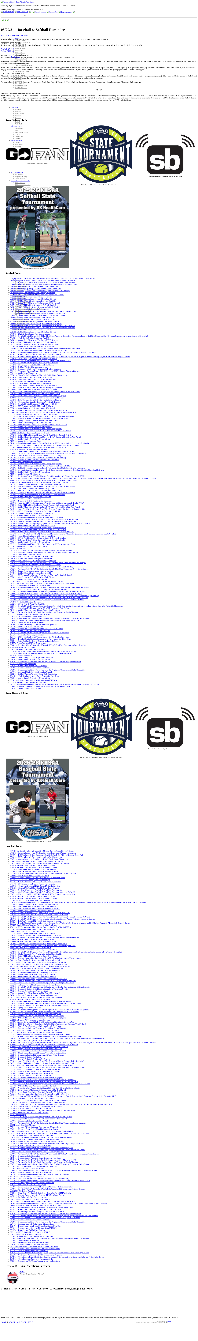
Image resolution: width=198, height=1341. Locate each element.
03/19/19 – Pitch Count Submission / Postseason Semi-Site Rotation (34, 1139)
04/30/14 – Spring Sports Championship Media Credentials (31, 1236)
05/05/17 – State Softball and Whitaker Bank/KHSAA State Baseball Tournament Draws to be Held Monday (49, 618)
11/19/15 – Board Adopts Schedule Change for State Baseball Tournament (37, 1212)
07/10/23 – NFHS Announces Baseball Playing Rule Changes (32, 975)
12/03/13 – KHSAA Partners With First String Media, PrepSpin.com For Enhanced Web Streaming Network (49, 1253)
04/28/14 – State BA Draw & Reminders (25, 1240)
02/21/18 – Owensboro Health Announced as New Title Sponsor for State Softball (40, 608)
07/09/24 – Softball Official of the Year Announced (28, 367)
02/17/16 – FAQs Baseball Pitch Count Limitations (28, 1197)
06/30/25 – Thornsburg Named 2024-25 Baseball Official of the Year (35, 886)
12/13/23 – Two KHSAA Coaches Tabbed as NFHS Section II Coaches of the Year (40, 966)
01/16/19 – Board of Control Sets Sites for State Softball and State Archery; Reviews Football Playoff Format (49, 587)
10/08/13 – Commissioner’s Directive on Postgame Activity (31, 1259)
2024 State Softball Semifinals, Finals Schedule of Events (31, 377)
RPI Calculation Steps (18, 548)
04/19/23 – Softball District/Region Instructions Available (30, 423)
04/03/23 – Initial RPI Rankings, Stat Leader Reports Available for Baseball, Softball (40, 435)
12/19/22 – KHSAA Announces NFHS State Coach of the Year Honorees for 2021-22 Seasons (44, 445)
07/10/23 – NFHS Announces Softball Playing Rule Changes (32, 406)
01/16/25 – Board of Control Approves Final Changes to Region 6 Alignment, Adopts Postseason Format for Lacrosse (52, 352)
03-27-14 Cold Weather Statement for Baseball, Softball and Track (34, 1247)
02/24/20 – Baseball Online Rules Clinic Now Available (30, 1108)
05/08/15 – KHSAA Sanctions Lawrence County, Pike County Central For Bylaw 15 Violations (45, 1218)
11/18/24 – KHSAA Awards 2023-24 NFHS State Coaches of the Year (35, 355)
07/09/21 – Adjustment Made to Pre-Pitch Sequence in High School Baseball (38, 1051)
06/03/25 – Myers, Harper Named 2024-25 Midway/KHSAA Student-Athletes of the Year (42, 328)
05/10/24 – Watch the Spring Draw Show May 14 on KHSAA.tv (33, 385)
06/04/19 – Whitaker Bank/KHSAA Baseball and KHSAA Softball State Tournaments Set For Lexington (48, 563)
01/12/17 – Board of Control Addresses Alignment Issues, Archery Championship (39, 633)
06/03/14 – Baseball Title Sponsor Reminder (26, 1234)
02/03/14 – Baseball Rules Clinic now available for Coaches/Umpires (35, 1249)
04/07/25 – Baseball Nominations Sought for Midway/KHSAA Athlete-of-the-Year (40, 913)
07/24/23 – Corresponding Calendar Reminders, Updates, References (35, 402)
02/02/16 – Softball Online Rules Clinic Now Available (30, 660)
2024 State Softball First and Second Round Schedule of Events (33, 379)
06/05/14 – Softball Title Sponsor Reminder (26, 688)
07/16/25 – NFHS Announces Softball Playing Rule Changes (32, 317)
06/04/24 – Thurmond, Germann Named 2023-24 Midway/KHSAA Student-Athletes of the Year (45, 371)
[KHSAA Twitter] (52, 12)
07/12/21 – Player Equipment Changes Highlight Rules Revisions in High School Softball (42, 486)
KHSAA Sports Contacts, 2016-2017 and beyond (28, 643)
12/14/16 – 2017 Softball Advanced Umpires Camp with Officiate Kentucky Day (39, 637)
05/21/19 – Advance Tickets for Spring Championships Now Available (35, 565)
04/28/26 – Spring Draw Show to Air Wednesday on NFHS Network (35, 303)
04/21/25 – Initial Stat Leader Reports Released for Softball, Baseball (35, 344)
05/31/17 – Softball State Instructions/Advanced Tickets (30, 614)
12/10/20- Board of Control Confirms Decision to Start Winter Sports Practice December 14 (43, 1080)
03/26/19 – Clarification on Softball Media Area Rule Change (32, 577)
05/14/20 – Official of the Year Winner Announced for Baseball (33, 1086)
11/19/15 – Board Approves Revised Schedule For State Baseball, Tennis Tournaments (41, 1207)
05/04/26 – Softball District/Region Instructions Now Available (33, 301)
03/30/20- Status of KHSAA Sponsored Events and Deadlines (32, 536)
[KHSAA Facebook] (38, 12)
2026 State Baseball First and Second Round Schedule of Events (33, 867)
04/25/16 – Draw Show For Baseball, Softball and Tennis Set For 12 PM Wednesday (41, 653)
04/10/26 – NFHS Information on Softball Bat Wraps (29, 309)
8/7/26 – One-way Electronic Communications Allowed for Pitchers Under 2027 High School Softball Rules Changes (52, 278)
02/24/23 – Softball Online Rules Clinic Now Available (30, 439)
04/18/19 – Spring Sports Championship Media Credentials (31, 571)
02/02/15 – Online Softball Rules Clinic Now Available (30, 678)
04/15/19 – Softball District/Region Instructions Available (30, 573)
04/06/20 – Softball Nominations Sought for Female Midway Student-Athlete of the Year (42, 532)
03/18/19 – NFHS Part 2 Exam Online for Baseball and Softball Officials (36, 581)
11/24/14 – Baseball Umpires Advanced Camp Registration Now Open (35, 1226)
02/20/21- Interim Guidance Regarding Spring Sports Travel (32, 513)
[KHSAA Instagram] (66, 12)
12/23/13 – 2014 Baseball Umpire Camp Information (29, 1251)
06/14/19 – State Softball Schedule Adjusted (26, 554)
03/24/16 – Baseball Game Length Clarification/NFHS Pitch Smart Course (37, 1195)
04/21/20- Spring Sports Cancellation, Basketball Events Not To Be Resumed (38, 530)
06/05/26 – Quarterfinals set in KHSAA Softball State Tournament (34, 287)
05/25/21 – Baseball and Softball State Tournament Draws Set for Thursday (37, 495)
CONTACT (21, 1322)
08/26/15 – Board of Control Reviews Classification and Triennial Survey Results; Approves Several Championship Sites (54, 1216)
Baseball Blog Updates (20, 35)
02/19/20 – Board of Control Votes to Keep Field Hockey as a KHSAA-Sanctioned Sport (42, 544)
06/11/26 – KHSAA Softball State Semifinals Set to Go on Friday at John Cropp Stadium (42, 282)
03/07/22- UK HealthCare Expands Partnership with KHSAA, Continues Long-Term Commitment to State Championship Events (57, 470)
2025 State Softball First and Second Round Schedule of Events (33, 332)
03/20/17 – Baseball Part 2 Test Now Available (27, 1168)
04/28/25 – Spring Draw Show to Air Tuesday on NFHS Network (34, 340)
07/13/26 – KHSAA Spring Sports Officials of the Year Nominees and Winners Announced (43, 280)
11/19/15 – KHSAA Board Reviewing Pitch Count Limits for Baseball (35, 1209)
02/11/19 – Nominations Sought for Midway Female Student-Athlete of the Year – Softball (42, 583)
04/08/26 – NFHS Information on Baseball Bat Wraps (29, 876)
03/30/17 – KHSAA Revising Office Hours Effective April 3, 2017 (34, 625)
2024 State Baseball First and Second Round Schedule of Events (33, 942)
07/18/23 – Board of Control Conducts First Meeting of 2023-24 (33, 404)
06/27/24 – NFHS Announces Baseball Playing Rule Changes (32, 933)
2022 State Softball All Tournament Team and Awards (29, 449)
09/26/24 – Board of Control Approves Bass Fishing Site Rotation (34, 363)
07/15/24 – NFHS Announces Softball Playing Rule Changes (32, 365)
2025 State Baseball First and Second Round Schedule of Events (33, 898)
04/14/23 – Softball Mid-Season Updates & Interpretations (31, 427)
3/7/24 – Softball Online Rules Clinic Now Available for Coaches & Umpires (38, 396)
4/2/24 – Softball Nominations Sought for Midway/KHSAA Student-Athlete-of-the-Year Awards (45, 392)
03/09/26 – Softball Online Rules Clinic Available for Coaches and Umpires (37, 315)
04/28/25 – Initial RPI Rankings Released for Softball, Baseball (33, 342)
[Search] (25, 15)
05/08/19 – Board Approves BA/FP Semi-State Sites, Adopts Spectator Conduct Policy (41, 567)
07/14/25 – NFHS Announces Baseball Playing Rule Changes (32, 884)
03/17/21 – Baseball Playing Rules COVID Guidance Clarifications (34, 1071)
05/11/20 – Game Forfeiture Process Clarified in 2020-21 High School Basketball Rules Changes (45, 1088)
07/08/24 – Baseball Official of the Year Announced (29, 931)
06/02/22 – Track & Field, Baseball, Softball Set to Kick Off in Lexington (36, 456)
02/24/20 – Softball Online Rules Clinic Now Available (30, 542)
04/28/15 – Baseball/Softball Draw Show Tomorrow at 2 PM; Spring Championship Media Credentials (47, 670)
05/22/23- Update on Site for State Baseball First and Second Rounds (35, 985)
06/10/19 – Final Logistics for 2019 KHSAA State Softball (31, 556)
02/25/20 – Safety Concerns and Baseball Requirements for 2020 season (36, 1106)
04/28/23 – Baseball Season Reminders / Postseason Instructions (33, 995)
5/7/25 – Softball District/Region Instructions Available (30, 338)
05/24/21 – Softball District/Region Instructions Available (30, 497)
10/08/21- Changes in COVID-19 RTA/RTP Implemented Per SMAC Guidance (39, 482)
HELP (30, 1322)
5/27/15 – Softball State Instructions (23, 664)
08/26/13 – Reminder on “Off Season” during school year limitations (35, 1261)
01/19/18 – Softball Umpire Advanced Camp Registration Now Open (35, 610)
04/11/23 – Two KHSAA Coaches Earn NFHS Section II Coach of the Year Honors (40, 431)
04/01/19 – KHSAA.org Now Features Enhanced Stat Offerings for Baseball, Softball (41, 575)
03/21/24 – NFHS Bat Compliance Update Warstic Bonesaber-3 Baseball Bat (38, 962)
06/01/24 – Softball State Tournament (23, 373)
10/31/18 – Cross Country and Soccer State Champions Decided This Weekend (38, 589)
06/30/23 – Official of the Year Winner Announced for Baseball (33, 977)
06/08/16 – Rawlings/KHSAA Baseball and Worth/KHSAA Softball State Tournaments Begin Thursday (48, 645)
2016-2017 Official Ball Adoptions (22, 647)
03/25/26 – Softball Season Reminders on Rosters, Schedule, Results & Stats (37, 313)
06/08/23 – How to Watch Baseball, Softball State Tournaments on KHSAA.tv (38, 410)
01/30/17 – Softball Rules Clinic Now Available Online (30, 631)
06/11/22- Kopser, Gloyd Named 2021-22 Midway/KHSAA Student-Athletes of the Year (42, 451)
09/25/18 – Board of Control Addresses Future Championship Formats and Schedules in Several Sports (47, 592)
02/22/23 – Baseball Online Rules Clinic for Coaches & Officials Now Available (39, 1005)
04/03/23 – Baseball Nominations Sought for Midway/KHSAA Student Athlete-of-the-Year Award (45, 1003)
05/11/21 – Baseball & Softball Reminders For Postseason (31, 501)
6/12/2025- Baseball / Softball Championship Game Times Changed (34, 322)
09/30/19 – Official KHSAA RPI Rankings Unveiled (29, 546)
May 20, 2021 (6, 35)
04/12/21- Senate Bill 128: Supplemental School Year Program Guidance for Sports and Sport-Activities (47, 509)
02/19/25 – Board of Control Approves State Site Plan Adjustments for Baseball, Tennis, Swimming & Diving (49, 917)
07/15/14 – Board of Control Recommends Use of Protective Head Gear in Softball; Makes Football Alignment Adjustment (54, 684)
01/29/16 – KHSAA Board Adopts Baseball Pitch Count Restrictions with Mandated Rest (42, 1201)
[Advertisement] (42, 1297)
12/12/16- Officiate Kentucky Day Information (27, 635)
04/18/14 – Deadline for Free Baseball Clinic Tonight (29, 1242)
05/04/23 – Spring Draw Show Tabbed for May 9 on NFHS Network (35, 420)
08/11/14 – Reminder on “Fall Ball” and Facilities (28, 682)
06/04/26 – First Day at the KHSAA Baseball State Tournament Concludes (37, 861)
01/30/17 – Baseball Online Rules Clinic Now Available (30, 1172)
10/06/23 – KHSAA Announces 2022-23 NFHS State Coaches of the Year (37, 398)
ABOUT (12, 1322)
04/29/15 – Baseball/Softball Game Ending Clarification (30, 668)
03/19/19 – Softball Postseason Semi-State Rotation (28, 579)
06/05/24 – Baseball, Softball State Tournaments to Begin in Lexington (35, 369)
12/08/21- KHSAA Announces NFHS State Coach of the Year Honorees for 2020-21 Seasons (44, 480)
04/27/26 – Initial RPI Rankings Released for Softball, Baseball (33, 305)
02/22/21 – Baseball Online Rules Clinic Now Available (30, 1076)
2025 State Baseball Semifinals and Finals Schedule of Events (32, 896)
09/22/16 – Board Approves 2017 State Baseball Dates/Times (32, 1183)
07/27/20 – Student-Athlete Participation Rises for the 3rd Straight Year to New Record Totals (44, 521)
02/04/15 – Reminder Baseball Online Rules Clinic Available (32, 1224)
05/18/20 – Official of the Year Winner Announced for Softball (32, 526)
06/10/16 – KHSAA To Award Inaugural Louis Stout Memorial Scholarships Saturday (41, 1187)
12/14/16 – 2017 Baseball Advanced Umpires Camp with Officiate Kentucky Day (39, 1179)
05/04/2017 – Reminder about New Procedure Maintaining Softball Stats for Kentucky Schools (44, 620)
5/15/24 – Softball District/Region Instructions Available (30, 381)
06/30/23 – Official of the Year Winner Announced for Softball (32, 408)
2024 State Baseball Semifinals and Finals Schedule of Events (32, 939)
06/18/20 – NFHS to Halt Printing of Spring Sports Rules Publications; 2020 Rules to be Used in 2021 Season (50, 524)
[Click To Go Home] (17, 2)
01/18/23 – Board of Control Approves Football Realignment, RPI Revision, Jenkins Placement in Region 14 (49, 443)
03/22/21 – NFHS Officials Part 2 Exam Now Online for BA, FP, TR (35, 511)
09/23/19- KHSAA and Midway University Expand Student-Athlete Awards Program (41, 550)
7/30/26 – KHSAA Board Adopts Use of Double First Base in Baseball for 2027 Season (42, 851)
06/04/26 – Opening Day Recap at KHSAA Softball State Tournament (35, 289)
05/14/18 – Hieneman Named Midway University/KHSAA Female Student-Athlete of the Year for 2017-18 (49, 598)
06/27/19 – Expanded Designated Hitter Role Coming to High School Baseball (38, 1119)
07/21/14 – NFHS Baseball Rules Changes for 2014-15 (30, 1232)
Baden (22, 1272)
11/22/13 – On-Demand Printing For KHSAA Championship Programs (36, 1255)
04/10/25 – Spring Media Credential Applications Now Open (32, 346)
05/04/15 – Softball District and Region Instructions (28, 666)
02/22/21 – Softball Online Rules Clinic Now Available (30, 515)
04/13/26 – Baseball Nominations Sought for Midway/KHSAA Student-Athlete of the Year (43, 874)
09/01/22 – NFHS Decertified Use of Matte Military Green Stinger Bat (35, 1014)
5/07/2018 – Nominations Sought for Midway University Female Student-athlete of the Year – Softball (47, 600)
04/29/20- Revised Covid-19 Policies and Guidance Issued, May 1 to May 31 (38, 528)
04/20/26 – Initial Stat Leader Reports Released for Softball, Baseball (35, 307)
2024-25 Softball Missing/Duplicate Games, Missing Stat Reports (33, 359)
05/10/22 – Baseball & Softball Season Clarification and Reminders (34, 460)
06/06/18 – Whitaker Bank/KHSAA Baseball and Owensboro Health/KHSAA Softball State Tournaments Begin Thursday (54, 596)
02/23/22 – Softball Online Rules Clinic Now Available (30, 472)
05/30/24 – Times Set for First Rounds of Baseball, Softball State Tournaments (38, 375)
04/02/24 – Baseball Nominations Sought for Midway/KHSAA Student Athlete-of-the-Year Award (45, 958)
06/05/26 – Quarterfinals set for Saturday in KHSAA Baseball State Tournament (39, 859)
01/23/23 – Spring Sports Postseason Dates (25, 441)
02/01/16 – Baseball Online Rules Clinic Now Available (30, 1199)
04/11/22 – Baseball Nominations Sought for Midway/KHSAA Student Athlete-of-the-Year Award (45, 1036)
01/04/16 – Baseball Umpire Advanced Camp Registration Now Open (35, 1205)
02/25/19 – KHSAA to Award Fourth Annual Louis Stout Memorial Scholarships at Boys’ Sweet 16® (47, 1144)
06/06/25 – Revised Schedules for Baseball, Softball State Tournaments (36, 324)
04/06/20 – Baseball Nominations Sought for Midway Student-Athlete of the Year (39, 1094)
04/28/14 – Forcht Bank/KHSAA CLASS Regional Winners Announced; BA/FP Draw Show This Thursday (49, 1238)
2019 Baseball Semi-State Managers (23, 1125)
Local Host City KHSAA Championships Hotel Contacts (30, 383)
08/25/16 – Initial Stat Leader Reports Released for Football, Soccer (34, 641)
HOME (3, 1322)
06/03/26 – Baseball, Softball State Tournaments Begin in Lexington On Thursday (40, 291)
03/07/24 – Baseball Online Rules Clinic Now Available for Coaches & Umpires (39, 964)
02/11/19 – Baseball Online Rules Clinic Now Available (30, 1146)
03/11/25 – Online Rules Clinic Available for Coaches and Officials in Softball (38, 350)
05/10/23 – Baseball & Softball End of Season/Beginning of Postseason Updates (39, 418)
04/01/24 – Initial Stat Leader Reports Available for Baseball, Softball (35, 394)
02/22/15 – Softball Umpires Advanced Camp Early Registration (33, 674)
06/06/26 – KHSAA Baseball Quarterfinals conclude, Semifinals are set (36, 857)
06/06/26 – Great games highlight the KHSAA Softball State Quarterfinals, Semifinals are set (43, 284)
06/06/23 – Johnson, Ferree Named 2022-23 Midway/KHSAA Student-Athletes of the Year (43, 412)
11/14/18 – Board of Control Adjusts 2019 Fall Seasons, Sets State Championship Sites (41, 1148)
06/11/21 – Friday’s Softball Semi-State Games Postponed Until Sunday (36, 491)
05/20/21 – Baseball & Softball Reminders (25, 499)
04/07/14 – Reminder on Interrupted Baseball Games (29, 1245)
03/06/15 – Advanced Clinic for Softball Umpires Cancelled (31, 672)
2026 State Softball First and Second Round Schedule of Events (33, 299)
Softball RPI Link (7, 51)
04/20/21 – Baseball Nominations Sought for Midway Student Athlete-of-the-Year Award (42, 1065)
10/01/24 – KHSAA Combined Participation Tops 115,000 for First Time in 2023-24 (40, 361)
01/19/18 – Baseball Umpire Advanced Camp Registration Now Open (35, 1158)
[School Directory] (8, 12)
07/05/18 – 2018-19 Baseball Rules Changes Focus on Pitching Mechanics (37, 1152)
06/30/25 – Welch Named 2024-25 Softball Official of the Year (32, 319)
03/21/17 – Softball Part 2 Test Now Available (26, 627)
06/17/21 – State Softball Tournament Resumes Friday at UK (32, 488)
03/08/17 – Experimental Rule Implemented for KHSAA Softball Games (36, 629)
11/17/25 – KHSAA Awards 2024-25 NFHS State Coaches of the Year (35, 882)
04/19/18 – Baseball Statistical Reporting (25, 1156)
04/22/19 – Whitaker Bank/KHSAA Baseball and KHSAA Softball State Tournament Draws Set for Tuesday (49, 569)
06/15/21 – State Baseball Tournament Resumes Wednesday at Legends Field (38, 1053)
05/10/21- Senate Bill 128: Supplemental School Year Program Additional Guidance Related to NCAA (47, 503)
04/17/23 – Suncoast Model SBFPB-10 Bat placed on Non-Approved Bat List (38, 425)
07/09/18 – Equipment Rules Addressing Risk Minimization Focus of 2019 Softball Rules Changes (46, 594)
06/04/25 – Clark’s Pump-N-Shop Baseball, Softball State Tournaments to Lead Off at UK (42, 326)
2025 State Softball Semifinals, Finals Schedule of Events (31, 330)
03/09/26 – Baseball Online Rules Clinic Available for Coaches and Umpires (37, 878)
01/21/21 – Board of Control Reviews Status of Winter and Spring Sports (36, 517)
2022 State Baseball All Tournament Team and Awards (30, 1020)
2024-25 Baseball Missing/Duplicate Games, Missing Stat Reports (34, 925)
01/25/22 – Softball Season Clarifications (25, 474)
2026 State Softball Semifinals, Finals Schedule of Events (31, 297)
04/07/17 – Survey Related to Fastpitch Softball (27, 622)
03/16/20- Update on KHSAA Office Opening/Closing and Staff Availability (38, 540)
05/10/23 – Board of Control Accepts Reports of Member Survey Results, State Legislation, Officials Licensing (50, 987)
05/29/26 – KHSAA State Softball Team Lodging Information (32, 293)
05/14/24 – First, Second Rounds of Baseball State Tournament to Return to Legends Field (43, 946)
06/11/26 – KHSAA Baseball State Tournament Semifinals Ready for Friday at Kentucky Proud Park (46, 855)
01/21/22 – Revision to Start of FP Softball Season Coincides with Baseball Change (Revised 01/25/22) (47, 476)
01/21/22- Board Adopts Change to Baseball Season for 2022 (32, 1040)
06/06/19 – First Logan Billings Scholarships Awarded (29, 1121)
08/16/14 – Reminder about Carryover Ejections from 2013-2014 (33, 680)
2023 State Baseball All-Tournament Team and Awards (30, 999)
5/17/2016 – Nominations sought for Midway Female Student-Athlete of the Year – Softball (43, 651)
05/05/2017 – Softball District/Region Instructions (28, 616)
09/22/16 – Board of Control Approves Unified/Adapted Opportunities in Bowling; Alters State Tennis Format (50, 1181)
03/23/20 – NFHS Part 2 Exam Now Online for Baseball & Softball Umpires (38, 538)
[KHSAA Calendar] (22, 12)
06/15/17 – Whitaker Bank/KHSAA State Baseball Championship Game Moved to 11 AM (43, 1160)
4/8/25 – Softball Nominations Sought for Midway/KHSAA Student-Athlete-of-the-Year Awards (45, 348)
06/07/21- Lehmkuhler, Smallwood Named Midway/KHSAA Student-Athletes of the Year (42, 493)
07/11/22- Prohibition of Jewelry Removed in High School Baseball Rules (37, 1016)
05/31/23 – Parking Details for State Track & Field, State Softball (33, 414)
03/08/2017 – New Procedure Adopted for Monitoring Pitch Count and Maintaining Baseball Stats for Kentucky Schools (53, 1170)
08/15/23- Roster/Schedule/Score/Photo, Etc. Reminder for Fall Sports (35, 400)
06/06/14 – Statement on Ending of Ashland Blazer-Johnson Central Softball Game (40, 686)
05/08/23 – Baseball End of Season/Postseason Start (29, 991)
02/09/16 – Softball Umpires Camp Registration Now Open (31, 657)
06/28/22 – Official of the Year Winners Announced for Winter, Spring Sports (38, 447)
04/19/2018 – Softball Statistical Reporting (25, 602)
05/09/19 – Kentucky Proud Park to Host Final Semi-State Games (34, 1129)
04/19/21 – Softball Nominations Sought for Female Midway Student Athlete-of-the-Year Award (45, 507)
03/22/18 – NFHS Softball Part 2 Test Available (27, 604)
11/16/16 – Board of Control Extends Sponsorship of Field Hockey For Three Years (40, 639)
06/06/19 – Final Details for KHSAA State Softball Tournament (33, 561)
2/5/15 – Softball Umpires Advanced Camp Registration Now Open (34, 676)
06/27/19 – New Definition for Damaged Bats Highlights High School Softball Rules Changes (44, 552)
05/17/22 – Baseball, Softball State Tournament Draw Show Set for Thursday (38, 458)
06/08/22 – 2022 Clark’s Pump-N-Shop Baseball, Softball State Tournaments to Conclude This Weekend (48, 453)
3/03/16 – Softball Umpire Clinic (22, 655)
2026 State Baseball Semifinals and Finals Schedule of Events (32, 865)
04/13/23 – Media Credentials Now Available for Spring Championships (36, 429)
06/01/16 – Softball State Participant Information (27, 649)
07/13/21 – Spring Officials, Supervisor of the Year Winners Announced (36, 484)
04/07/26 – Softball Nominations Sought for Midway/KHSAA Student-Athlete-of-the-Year (43, 311)
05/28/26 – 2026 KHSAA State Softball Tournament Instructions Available (37, 295)
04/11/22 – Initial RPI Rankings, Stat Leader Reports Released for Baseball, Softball (40, 466)
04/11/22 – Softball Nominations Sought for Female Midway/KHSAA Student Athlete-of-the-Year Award (48, 468)
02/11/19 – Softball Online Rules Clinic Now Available (30, 585)
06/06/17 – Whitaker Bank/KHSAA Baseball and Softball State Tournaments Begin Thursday (44, 612)
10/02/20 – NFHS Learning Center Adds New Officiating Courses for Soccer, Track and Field (44, 519)
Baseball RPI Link (7, 49)
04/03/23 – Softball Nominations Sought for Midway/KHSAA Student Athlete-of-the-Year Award (45, 437)
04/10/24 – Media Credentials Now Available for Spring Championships (36, 387)
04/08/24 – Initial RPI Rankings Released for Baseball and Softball (34, 390)
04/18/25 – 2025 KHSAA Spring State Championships (30, 334)
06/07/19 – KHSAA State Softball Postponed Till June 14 (31, 559)
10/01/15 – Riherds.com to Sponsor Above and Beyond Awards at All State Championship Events (45, 662)
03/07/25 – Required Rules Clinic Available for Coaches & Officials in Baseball (39, 915)
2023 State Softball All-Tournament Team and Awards (29, 433)
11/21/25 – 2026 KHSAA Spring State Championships (30, 880)
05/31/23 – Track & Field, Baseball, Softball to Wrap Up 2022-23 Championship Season (42, 416)
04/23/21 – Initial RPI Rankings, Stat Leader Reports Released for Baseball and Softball (42, 505)
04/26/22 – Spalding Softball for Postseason (26, 462)
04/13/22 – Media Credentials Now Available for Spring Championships (36, 464)
